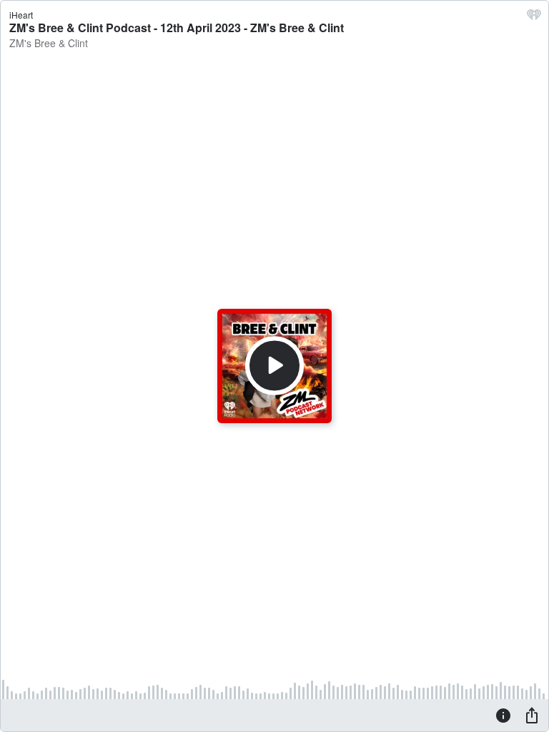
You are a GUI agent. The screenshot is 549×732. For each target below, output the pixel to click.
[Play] (274, 366)
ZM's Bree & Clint (48, 43)
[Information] (503, 715)
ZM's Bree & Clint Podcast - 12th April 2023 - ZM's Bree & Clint (176, 27)
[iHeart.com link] (534, 18)
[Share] (532, 715)
